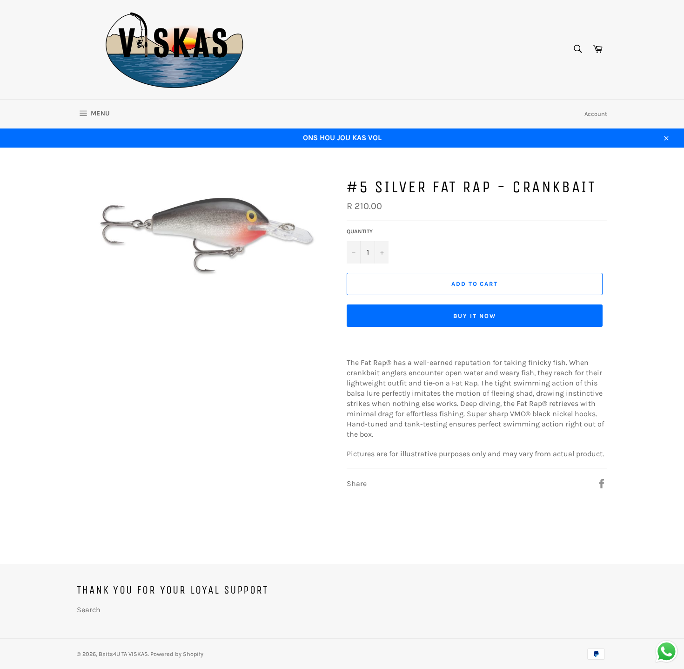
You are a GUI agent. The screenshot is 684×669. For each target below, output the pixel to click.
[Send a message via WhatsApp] (666, 651)
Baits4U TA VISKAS (123, 653)
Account (595, 113)
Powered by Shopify (176, 653)
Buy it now (474, 315)
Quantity (360, 231)
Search (89, 609)
